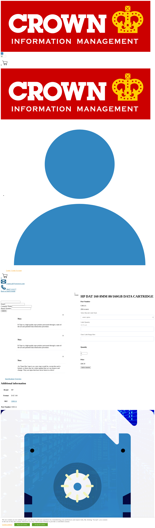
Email (3, 304)
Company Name (6, 306)
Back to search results (8, 291)
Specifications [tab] (9, 379)
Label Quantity (85, 322)
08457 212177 (11, 289)
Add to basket (85, 367)
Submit (4, 311)
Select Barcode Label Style (89, 313)
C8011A (14, 401)
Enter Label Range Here (88, 334)
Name (76, 295)
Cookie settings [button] (7, 524)
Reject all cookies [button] (22, 524)
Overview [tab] (18, 379)
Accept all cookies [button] (40, 524)
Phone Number (6, 308)
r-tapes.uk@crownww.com (15, 284)
